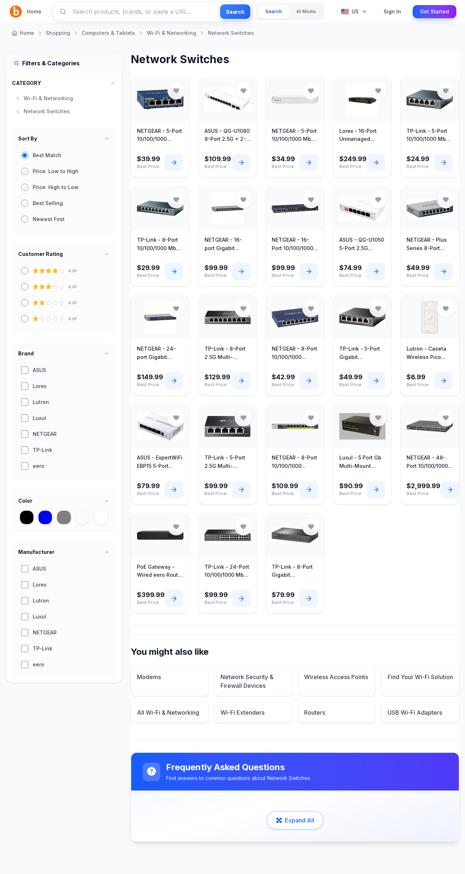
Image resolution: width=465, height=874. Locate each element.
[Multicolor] (83, 517)
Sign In (392, 11)
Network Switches (231, 33)
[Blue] (45, 517)
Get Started (434, 11)
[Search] (63, 12)
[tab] (273, 11)
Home (34, 11)
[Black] (27, 517)
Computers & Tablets (108, 33)
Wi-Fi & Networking (171, 33)
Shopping (58, 33)
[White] (101, 517)
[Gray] (64, 517)
